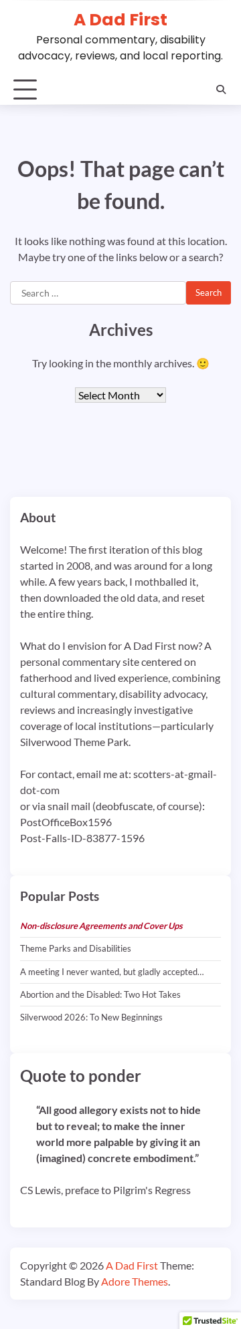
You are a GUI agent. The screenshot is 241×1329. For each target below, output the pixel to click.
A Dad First (120, 19)
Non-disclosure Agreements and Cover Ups (101, 925)
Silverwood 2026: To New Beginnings (91, 1017)
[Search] (221, 89)
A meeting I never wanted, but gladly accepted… (112, 971)
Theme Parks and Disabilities (75, 948)
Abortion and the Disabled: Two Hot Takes (100, 994)
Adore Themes (134, 1281)
